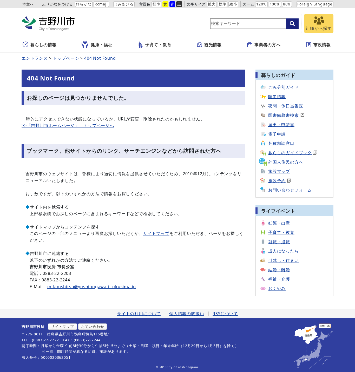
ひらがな (83, 4)
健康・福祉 (102, 45)
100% (275, 4)
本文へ (28, 4)
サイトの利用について (139, 313)
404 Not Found (100, 58)
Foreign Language (314, 4)
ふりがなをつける (57, 4)
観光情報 (213, 45)
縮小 (233, 4)
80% (287, 4)
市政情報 (322, 45)
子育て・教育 (158, 45)
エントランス (35, 58)
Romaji (101, 4)
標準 (156, 4)
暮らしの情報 (43, 45)
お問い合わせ (92, 326)
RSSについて (225, 313)
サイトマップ (156, 233)
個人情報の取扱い (186, 313)
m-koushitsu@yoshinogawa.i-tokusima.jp (91, 286)
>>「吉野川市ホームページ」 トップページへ (68, 125)
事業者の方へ (267, 45)
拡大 (212, 4)
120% (261, 4)
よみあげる (124, 4)
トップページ (66, 58)
